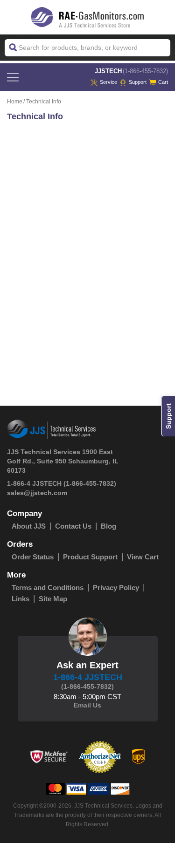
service (108, 82)
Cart (163, 82)
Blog (108, 526)
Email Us (87, 705)
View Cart (143, 557)
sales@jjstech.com (37, 492)
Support (138, 82)
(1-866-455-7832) (145, 71)
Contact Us (73, 526)
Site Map (53, 599)
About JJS (29, 526)
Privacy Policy (116, 587)
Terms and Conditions (48, 587)
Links (20, 599)
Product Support (90, 557)
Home (14, 101)
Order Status (33, 557)
